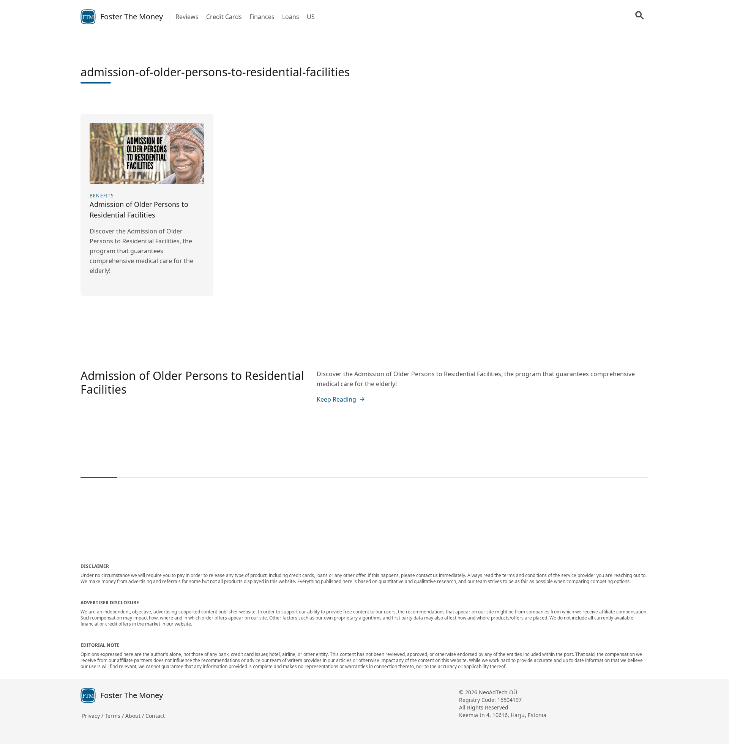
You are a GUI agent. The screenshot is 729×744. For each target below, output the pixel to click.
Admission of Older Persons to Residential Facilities (192, 382)
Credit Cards (224, 17)
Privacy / (93, 715)
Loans (290, 17)
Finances (262, 17)
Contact (155, 715)
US (311, 17)
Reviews (187, 17)
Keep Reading (336, 399)
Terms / (115, 715)
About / (135, 715)
